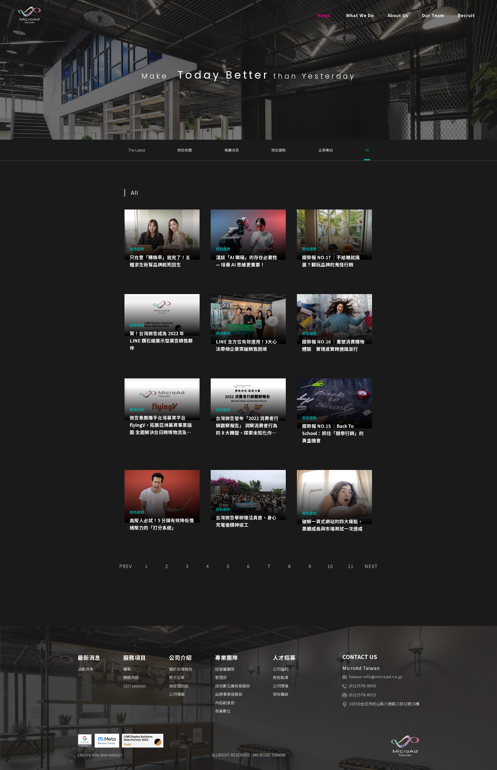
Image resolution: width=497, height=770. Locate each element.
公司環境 (280, 686)
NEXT (371, 566)
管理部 (221, 677)
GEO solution (134, 686)
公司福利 (280, 669)
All (367, 150)
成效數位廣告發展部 (232, 686)
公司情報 (177, 694)
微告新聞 (184, 150)
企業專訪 (325, 150)
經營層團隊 (225, 669)
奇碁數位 (223, 711)
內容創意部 (225, 702)
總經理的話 (178, 686)
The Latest (136, 150)
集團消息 (231, 150)
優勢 (127, 669)
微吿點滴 (280, 677)
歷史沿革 (177, 677)
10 (330, 566)
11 (351, 566)
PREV (125, 566)
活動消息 (85, 669)
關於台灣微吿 (180, 669)
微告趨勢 (278, 150)
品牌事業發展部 (228, 694)
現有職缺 (280, 694)
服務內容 (131, 677)
